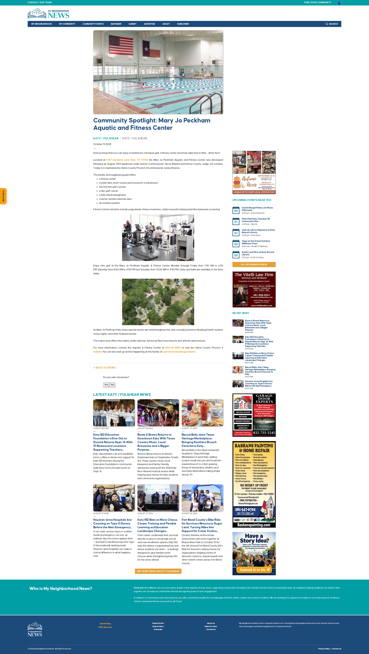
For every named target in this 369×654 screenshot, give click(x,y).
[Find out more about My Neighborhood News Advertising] (254, 553)
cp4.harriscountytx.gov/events (179, 352)
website (97, 352)
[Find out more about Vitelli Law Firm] (254, 289)
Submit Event (158, 623)
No (112, 384)
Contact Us (211, 629)
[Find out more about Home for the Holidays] (254, 172)
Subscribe (183, 24)
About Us (211, 623)
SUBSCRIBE (3, 196)
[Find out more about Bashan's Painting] (254, 484)
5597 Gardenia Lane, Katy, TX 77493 (127, 160)
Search (333, 24)
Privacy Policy (324, 649)
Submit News (158, 626)
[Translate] (339, 3)
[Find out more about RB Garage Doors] (254, 415)
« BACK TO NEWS (104, 367)
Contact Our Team (40, 2)
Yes (106, 384)
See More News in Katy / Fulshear (158, 571)
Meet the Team (211, 626)
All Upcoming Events (254, 264)
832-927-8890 (173, 347)
